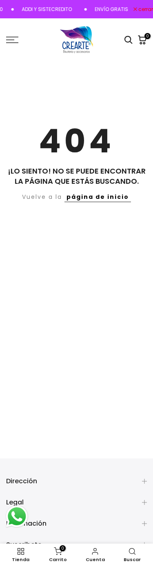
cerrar (145, 9)
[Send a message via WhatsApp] (17, 516)
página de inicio (98, 197)
